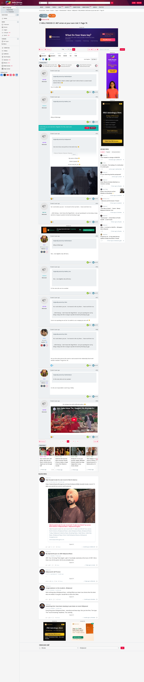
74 (62, 441)
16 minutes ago (112, 159)
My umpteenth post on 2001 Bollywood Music (59, 554)
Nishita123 (93, 547)
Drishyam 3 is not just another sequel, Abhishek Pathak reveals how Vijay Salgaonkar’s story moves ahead (78, 462)
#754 (97, 203)
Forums (4, 39)
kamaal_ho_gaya (118, 240)
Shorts (5, 63)
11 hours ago (114, 186)
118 (77, 441)
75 (65, 441)
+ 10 (46, 345)
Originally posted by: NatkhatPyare (62, 76)
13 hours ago (113, 203)
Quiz (59, 7)
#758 (97, 329)
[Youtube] (8, 75)
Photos (101, 7)
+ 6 (46, 251)
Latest (102, 152)
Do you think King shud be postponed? (110, 174)
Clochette (93, 617)
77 (70, 441)
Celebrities (7, 48)
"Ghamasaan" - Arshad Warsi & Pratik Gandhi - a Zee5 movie (110, 218)
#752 (97, 97)
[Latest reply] (97, 547)
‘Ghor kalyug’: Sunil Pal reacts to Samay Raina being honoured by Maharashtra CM (93, 461)
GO (112, 2)
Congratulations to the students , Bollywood (59, 588)
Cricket (104, 162)
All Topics (6, 41)
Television (6, 24)
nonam (93, 565)
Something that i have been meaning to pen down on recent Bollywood (67, 606)
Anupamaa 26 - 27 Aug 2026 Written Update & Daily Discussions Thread (110, 237)
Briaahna (93, 599)
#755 (97, 236)
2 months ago (86, 547)
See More (4, 44)
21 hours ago (114, 231)
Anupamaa (105, 234)
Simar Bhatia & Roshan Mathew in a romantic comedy (110, 183)
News (3, 22)
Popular (108, 152)
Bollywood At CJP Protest (53, 572)
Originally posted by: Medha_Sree (62, 101)
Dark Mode (5, 15)
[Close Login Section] (97, 128)
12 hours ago (113, 195)
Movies (6, 27)
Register (139, 2)
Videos (5, 51)
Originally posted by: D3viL (60, 302)
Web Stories (7, 66)
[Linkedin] (17, 75)
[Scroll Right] (97, 66)
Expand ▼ (71, 544)
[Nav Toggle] (2, 3)
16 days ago (87, 581)
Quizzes (6, 60)
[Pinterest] (14, 75)
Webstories (85, 7)
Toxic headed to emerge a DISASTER (110, 157)
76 (68, 441)
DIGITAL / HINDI (59, 456)
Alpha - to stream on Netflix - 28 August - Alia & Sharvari (111, 228)
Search (122, 49)
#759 (97, 370)
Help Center (7, 69)
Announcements (116, 152)
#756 (97, 267)
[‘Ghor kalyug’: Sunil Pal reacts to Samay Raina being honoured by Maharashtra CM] (93, 451)
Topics (54, 7)
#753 (97, 133)
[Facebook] (2, 75)
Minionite (93, 581)
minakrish (119, 195)
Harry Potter (105, 189)
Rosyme (120, 186)
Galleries (6, 54)
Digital (5, 30)
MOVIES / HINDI (43, 456)
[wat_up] (41, 56)
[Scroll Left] (40, 66)
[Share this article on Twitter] (46, 59)
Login (133, 2)
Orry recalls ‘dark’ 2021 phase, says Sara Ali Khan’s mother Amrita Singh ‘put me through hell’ (46, 462)
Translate (11, 12)
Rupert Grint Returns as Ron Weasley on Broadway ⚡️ (108, 192)
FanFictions (76, 7)
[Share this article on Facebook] (43, 59)
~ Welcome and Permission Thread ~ (110, 201)
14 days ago (88, 565)
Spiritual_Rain (119, 169)
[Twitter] (5, 75)
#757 (97, 297)
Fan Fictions (7, 57)
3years (44, 56)
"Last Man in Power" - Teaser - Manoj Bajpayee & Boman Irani (110, 209)
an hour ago (111, 169)
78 (73, 441)
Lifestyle (6, 32)
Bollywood (45, 19)
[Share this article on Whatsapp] (49, 59)
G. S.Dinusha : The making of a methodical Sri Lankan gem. (111, 166)
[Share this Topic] (40, 59)
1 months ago (87, 599)
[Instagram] (11, 75)
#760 (97, 401)
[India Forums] (14, 2)
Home (5, 18)
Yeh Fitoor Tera (106, 198)
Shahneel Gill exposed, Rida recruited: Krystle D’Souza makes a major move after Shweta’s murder (62, 462)
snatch (120, 176)
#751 (97, 70)
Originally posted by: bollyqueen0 (62, 139)
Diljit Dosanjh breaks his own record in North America (61, 480)
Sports (5, 35)
